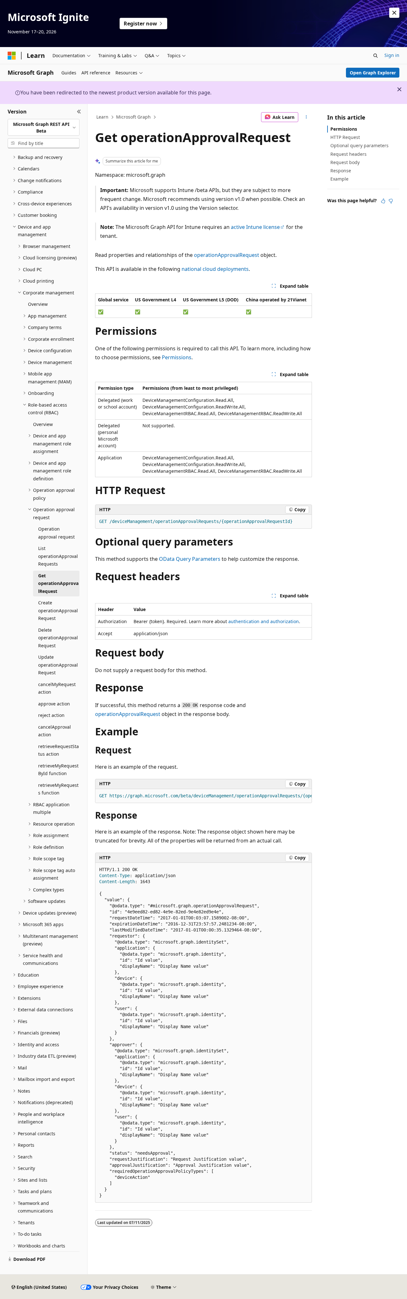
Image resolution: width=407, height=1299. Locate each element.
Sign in (391, 55)
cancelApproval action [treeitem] (54, 731)
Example (339, 179)
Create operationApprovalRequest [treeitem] (58, 610)
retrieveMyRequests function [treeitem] (58, 789)
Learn (102, 117)
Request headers (348, 154)
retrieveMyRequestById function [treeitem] (58, 770)
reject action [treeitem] (51, 715)
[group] (203, 796)
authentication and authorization (263, 621)
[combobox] (43, 127)
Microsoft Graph (133, 117)
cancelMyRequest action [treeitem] (57, 688)
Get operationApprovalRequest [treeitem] (58, 583)
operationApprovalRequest (226, 254)
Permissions (176, 357)
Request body (345, 162)
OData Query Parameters (189, 558)
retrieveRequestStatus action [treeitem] (58, 750)
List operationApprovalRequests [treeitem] (58, 556)
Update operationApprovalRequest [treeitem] (58, 665)
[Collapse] (79, 112)
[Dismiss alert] (394, 13)
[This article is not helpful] (391, 201)
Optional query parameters (359, 145)
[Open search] (375, 55)
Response (340, 171)
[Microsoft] (12, 56)
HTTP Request (345, 137)
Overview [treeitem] (38, 304)
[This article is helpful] (383, 201)
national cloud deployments (215, 268)
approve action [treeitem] (54, 704)
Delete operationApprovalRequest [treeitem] (58, 638)
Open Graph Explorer (373, 73)
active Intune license (255, 226)
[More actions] (306, 117)
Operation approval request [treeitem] (56, 533)
